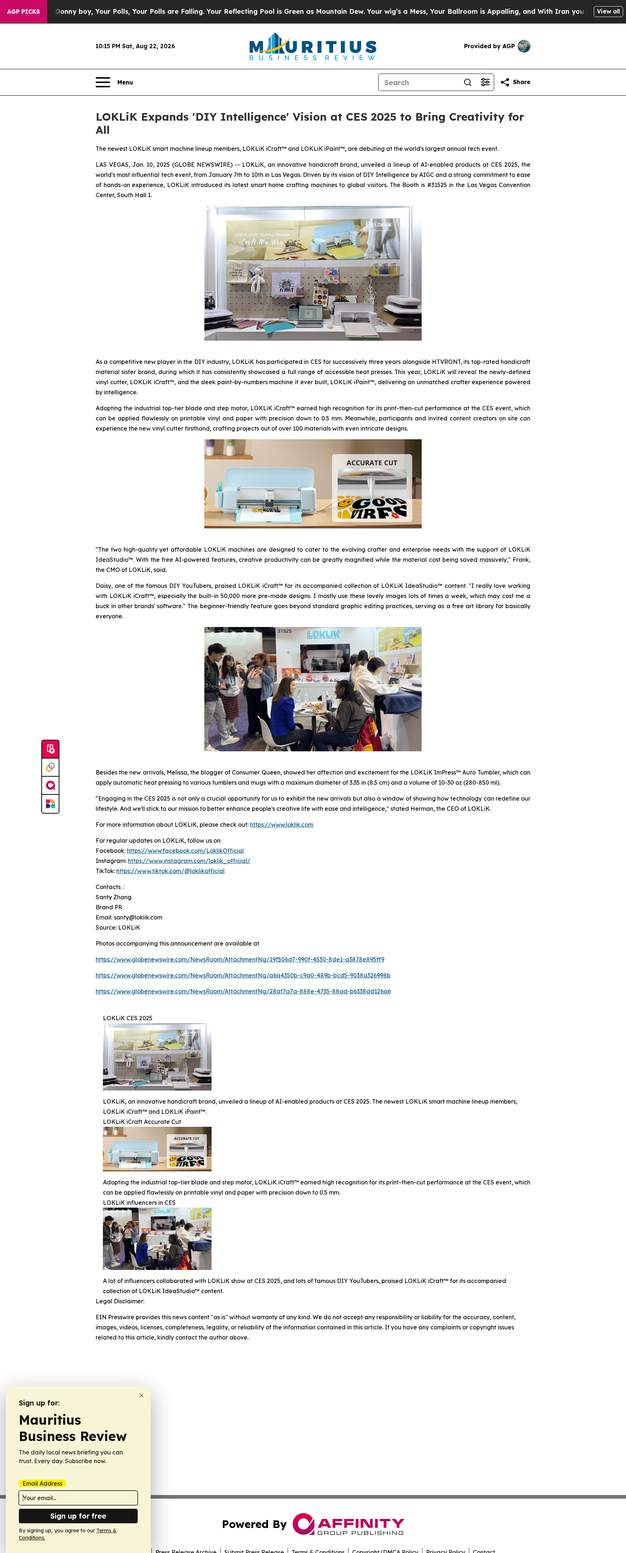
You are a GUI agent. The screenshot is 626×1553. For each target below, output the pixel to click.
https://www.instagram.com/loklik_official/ (189, 860)
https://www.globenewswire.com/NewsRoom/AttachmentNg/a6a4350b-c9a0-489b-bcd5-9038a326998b (243, 975)
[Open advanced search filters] (485, 82)
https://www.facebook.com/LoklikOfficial (185, 850)
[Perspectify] (50, 768)
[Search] (467, 82)
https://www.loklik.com (281, 824)
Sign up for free (78, 1515)
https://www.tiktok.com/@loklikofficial (170, 871)
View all (608, 11)
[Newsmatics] (50, 804)
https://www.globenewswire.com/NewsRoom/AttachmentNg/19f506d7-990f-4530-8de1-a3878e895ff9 (240, 959)
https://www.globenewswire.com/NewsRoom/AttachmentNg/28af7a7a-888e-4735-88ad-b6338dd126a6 (243, 991)
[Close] (141, 1395)
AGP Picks (23, 11)
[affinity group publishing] (50, 786)
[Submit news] (50, 749)
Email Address (42, 1483)
